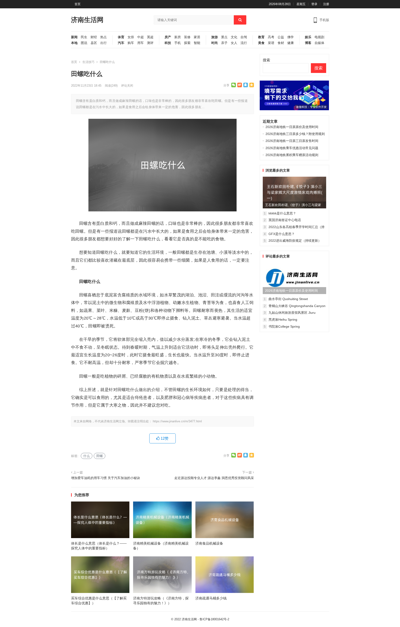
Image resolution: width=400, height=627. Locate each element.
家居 (197, 37)
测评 (150, 43)
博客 (308, 43)
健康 (290, 43)
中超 (140, 37)
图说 (84, 43)
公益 (281, 37)
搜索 (266, 60)
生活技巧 (88, 62)
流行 (244, 43)
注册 (326, 4)
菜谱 (271, 43)
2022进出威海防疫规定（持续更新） (295, 240)
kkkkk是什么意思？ (282, 213)
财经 (94, 37)
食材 (281, 43)
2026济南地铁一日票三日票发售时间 (292, 141)
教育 (261, 37)
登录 (314, 4)
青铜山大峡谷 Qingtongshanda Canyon (297, 306)
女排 (131, 37)
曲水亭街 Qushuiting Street (288, 299)
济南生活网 (87, 19)
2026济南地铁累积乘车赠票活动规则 (292, 155)
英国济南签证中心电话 (285, 220)
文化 (234, 37)
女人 (234, 43)
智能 (197, 43)
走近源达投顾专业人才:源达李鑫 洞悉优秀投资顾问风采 (214, 478)
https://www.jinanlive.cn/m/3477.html (177, 421)
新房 (177, 37)
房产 (168, 37)
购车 (131, 43)
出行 (103, 43)
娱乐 (308, 37)
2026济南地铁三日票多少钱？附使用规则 (295, 134)
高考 (271, 37)
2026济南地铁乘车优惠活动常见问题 (292, 148)
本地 (74, 43)
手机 (177, 43)
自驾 (244, 37)
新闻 (74, 37)
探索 (187, 43)
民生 (84, 37)
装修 (187, 37)
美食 (261, 43)
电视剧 (319, 37)
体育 (121, 37)
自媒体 (319, 43)
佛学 (290, 37)
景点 (224, 37)
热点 (103, 37)
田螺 (99, 456)
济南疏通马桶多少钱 (211, 598)
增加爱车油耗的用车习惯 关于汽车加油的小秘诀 (105, 478)
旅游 (214, 37)
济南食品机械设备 (209, 543)
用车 (140, 43)
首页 (78, 4)
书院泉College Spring (284, 326)
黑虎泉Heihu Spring (283, 319)
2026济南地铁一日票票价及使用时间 (292, 127)
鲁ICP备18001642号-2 (214, 619)
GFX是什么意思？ (282, 234)
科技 (168, 43)
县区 (94, 43)
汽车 (121, 43)
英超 (150, 37)
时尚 (214, 43)
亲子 (224, 43)
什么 (86, 456)
